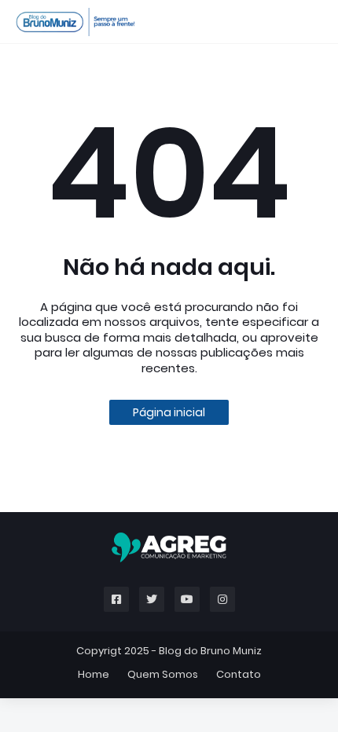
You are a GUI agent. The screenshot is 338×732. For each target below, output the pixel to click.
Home (93, 674)
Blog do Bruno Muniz (210, 650)
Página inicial (169, 412)
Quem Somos (162, 674)
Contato (238, 674)
